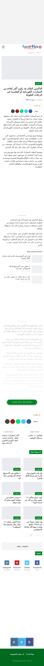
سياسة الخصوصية (16, 654)
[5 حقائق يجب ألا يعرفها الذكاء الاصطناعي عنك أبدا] (37, 269)
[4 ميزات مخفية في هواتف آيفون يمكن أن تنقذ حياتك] (11, 488)
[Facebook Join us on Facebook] (29, 642)
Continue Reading (22, 402)
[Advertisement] (22, 22)
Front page (30, 654)
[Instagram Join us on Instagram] (14, 642)
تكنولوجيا (38, 83)
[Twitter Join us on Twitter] (22, 642)
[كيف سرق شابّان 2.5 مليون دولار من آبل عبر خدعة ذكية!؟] (37, 280)
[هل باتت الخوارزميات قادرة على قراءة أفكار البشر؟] (37, 259)
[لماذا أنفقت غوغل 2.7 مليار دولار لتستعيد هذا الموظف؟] (11, 512)
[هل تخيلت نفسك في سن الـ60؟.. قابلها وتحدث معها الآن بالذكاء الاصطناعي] (32, 512)
